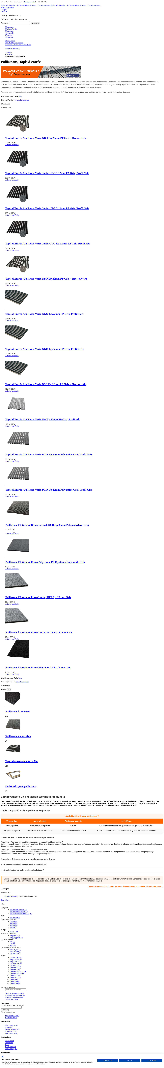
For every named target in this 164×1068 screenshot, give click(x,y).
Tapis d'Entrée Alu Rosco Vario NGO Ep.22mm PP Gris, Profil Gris (44, 349)
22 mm (13, 926)
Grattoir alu (15, 954)
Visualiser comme (7, 96)
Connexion (9, 37)
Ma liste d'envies (11, 29)
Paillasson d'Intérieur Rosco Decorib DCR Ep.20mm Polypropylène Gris (47, 524)
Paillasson (15, 918)
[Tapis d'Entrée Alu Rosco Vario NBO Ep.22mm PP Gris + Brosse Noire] (17, 274)
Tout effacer (5, 900)
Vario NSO (15, 982)
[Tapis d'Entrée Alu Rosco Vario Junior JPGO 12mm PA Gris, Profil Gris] (17, 204)
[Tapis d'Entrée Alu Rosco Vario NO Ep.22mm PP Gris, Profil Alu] (17, 415)
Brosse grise (15, 950)
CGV (7, 1045)
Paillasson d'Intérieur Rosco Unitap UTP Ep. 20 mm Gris (38, 597)
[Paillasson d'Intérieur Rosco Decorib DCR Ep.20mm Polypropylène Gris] (17, 520)
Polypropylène (16, 938)
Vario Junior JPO (17, 974)
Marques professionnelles (14, 997)
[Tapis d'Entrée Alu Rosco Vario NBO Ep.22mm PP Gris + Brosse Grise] (17, 133)
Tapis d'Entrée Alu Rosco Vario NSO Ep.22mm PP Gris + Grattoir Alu (45, 384)
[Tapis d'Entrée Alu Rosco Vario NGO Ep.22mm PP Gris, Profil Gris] (17, 344)
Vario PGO (15, 984)
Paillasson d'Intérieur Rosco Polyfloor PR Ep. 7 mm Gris (38, 667)
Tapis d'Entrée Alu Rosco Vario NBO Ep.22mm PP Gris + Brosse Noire (46, 278)
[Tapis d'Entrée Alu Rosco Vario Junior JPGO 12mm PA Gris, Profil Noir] (17, 168)
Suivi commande (11, 1033)
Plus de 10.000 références (14, 43)
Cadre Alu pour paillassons (20, 786)
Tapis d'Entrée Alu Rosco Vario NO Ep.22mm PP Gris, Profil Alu (42, 419)
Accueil (8, 52)
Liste (20, 96)
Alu (12, 942)
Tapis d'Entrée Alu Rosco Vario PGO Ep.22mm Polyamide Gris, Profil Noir (48, 454)
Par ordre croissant (22, 100)
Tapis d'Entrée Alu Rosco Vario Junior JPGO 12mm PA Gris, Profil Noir (47, 173)
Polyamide (15, 936)
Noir (13, 946)
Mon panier (9, 31)
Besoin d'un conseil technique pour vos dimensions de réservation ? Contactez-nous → (126, 887)
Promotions (9, 1043)
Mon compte (9, 27)
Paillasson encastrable (18, 736)
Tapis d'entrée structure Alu (21, 761)
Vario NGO (15, 978)
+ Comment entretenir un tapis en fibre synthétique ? (25, 865)
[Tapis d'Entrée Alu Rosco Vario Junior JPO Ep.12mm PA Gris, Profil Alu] (17, 239)
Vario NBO (15, 976)
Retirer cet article (11, 896)
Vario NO (14, 980)
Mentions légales (11, 1049)
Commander (9, 33)
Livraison (8, 1027)
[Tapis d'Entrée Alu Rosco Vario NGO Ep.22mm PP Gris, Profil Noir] (17, 309)
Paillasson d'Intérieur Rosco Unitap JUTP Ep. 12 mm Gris (38, 632)
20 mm (13, 924)
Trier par (4, 100)
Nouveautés (9, 1041)
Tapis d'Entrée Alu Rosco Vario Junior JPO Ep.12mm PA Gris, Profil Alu (47, 243)
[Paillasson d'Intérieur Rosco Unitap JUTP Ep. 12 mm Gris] (17, 628)
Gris (12, 944)
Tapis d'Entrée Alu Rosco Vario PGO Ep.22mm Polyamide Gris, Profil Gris (48, 489)
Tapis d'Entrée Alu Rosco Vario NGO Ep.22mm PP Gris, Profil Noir (44, 313)
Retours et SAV (10, 1031)
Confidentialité (10, 1047)
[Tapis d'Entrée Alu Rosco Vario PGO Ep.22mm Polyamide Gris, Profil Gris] (17, 485)
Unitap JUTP (16, 964)
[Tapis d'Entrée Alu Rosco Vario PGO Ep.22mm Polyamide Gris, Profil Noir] (17, 450)
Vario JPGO (15, 968)
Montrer (4, 108)
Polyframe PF (16, 962)
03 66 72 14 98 (29, 2)
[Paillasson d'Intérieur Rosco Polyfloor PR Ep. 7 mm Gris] (17, 663)
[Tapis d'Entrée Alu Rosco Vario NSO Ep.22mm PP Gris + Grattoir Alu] (17, 379)
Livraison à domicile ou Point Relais (18, 45)
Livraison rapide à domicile (15, 995)
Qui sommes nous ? (12, 1016)
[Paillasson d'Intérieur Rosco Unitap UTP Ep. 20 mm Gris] (17, 593)
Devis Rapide (10, 41)
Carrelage (8, 54)
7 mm (13, 928)
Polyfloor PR (16, 960)
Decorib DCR (16, 958)
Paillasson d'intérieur (17, 711)
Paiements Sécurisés (12, 49)
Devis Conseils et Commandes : (12, 2)
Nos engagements (11, 1025)
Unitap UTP (15, 966)
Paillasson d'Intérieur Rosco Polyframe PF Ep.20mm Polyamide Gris (45, 562)
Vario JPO (15, 970)
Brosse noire (15, 952)
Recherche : (5, 23)
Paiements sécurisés (12, 1029)
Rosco (14, 932)
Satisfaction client (11, 999)
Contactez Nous (11, 1018)
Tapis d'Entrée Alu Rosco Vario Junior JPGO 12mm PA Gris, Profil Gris (47, 208)
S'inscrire (8, 35)
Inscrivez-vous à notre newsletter (12, 1005)
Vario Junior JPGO (18, 972)
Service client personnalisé (14, 993)
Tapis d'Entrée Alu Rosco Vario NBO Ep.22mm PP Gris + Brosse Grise (46, 138)
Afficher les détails (12, 145)
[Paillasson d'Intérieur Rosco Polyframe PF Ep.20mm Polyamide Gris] (17, 557)
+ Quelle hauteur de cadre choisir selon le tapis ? (23, 870)
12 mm (13, 922)
